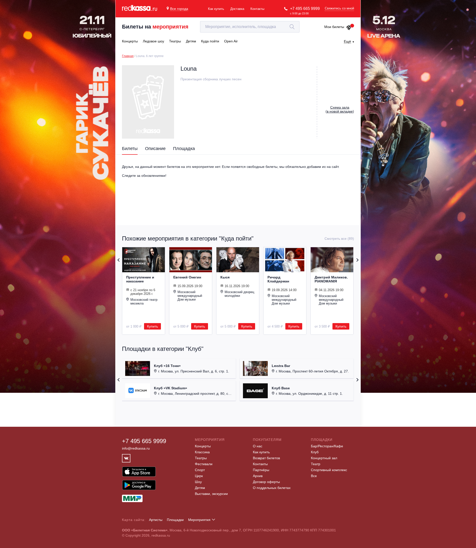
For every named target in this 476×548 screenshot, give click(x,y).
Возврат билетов (266, 458)
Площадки (175, 520)
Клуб (315, 452)
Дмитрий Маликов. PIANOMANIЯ (331, 279)
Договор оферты (266, 482)
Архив (258, 476)
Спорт (200, 470)
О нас (257, 446)
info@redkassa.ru (136, 448)
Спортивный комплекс (329, 470)
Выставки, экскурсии (211, 494)
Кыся (225, 277)
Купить (152, 326)
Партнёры (261, 470)
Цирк (199, 476)
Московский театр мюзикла (143, 301)
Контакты (257, 9)
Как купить (216, 9)
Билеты (130, 148)
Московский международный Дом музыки (190, 295)
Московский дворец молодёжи (239, 294)
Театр (315, 464)
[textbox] (249, 26)
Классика (202, 452)
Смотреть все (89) (339, 239)
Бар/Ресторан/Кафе (327, 446)
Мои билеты (334, 27)
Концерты (203, 446)
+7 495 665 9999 (305, 8)
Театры (201, 458)
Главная (128, 56)
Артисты (155, 520)
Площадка (184, 148)
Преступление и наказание (140, 279)
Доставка (237, 9)
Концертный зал (324, 458)
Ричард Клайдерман (278, 279)
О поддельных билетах (272, 488)
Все (314, 476)
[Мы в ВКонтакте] (126, 458)
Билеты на (155, 27)
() (340, 109)
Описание (155, 148)
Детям (200, 488)
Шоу (198, 482)
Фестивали (203, 464)
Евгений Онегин (187, 277)
